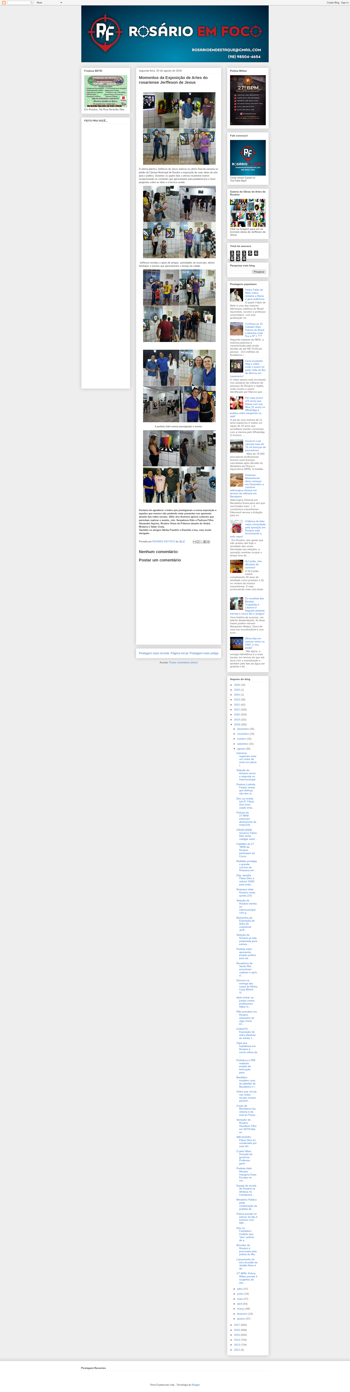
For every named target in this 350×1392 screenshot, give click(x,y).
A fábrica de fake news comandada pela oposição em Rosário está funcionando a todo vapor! (248, 529)
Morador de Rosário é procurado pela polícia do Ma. (246, 1250)
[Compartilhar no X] (201, 542)
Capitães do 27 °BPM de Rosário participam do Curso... (245, 850)
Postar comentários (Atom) (183, 662)
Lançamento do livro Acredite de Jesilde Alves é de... (247, 1264)
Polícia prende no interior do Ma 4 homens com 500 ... (246, 1218)
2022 (237, 704)
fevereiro (242, 1313)
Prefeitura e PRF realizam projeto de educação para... (246, 1066)
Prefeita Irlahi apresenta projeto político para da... (246, 954)
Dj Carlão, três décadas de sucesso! (253, 564)
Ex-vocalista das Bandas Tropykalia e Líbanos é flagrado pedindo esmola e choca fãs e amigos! (247, 606)
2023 (237, 699)
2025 (237, 689)
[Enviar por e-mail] (194, 542)
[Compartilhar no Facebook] (205, 542)
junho (240, 1293)
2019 (237, 719)
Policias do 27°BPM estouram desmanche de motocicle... (246, 818)
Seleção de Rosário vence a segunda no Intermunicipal (246, 775)
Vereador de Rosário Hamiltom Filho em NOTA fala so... (246, 1125)
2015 (237, 1334)
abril (240, 1303)
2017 (237, 1324)
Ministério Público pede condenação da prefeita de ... (246, 1204)
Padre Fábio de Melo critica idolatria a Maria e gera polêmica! (255, 294)
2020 (237, 714)
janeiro (241, 1318)
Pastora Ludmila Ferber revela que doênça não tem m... (245, 789)
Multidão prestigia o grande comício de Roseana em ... (246, 866)
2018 (237, 724)
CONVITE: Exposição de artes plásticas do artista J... (246, 1033)
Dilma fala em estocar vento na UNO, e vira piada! (255, 643)
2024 (237, 694)
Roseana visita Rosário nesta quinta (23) (245, 892)
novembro (243, 733)
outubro (242, 738)
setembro (243, 743)
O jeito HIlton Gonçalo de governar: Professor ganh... (244, 1157)
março (241, 1308)
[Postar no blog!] (198, 542)
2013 (237, 1344)
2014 (237, 1339)
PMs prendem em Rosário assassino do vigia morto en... (246, 1017)
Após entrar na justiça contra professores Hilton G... (245, 1002)
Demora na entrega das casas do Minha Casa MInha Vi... (246, 986)
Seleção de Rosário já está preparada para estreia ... (246, 939)
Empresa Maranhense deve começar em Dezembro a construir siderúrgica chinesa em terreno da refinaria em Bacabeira (247, 486)
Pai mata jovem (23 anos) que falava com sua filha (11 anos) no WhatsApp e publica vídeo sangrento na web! (247, 407)
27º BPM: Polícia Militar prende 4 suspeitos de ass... (246, 1278)
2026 (237, 684)
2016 (237, 1329)
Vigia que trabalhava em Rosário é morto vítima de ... (246, 1049)
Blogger (196, 1384)
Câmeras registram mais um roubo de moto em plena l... (246, 759)
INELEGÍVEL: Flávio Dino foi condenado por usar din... (246, 1142)
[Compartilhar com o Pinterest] (208, 542)
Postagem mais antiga (204, 653)
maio (240, 1298)
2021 (237, 709)
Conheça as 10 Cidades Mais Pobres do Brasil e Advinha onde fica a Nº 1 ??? (254, 329)
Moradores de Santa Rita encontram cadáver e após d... (246, 969)
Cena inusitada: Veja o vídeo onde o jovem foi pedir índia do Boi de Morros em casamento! (247, 368)
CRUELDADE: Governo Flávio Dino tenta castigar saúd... (246, 834)
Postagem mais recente (154, 653)
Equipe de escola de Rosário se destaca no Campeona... (246, 1190)
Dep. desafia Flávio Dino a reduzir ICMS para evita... (245, 880)
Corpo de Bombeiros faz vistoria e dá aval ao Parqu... (246, 1110)
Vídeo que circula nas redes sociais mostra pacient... (246, 1096)
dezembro (243, 728)
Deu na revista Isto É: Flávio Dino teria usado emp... (245, 803)
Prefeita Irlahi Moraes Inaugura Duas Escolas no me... (246, 1174)
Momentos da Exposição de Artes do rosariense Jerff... (245, 923)
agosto (241, 748)
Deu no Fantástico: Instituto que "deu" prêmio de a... (245, 1234)
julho (240, 1288)
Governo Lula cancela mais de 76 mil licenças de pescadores (255, 445)
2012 (237, 1349)
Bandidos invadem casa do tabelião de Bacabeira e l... (246, 1082)
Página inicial (179, 653)
